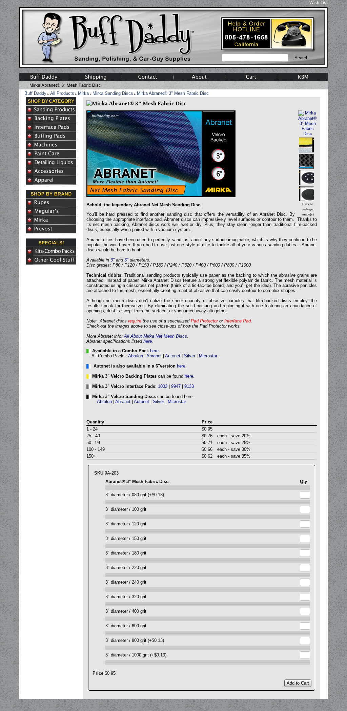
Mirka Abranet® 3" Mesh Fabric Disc (173, 93)
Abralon (135, 355)
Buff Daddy (35, 93)
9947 (176, 386)
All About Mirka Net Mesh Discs (155, 336)
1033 (162, 386)
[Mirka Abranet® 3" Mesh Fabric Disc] (307, 133)
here (147, 341)
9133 (189, 386)
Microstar (208, 355)
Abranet (154, 355)
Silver (189, 355)
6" (126, 260)
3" (112, 260)
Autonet (172, 355)
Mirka (83, 93)
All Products (62, 93)
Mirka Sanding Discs (113, 93)
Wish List (318, 2)
